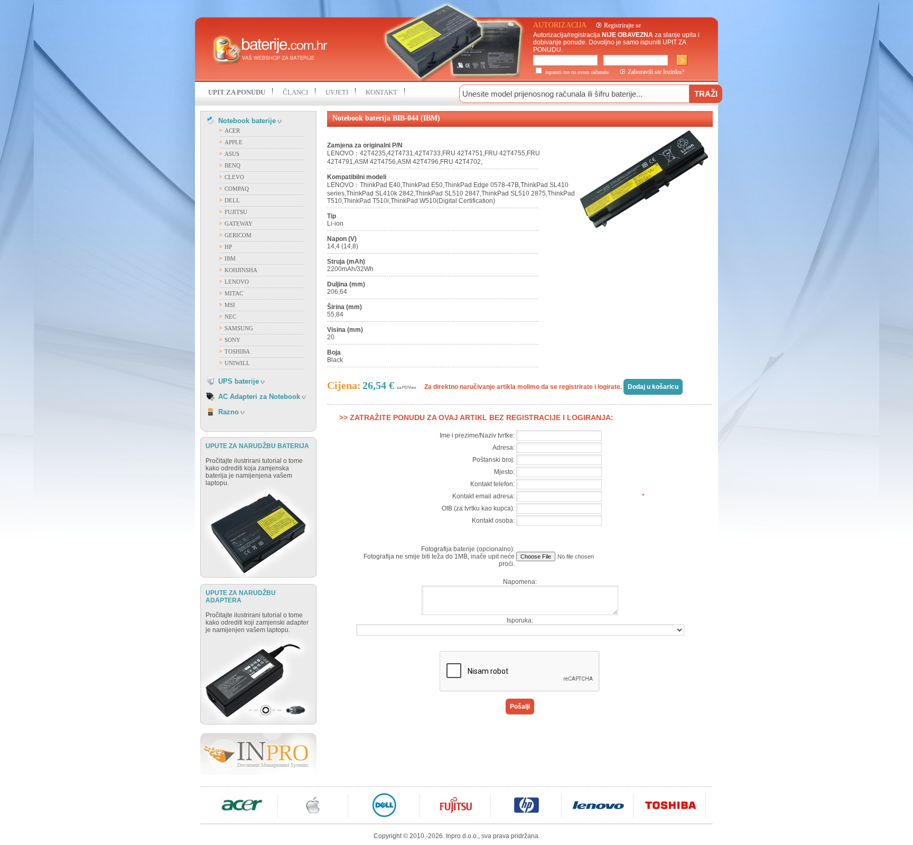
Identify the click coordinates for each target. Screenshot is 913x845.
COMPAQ (237, 188)
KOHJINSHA (241, 270)
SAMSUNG (239, 328)
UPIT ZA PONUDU (236, 92)
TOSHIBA (237, 351)
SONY (232, 340)
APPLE (234, 142)
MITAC (234, 293)
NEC (230, 316)
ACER (232, 130)
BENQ (232, 165)
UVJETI (336, 92)
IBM (230, 258)
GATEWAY (239, 223)
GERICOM (238, 235)
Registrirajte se (622, 25)
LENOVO (237, 281)
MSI (230, 305)
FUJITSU (236, 212)
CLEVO (234, 177)
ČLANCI (295, 92)
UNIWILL (237, 363)
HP (228, 247)
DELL (232, 200)
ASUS (232, 154)
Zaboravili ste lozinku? (656, 72)
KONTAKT (381, 92)
